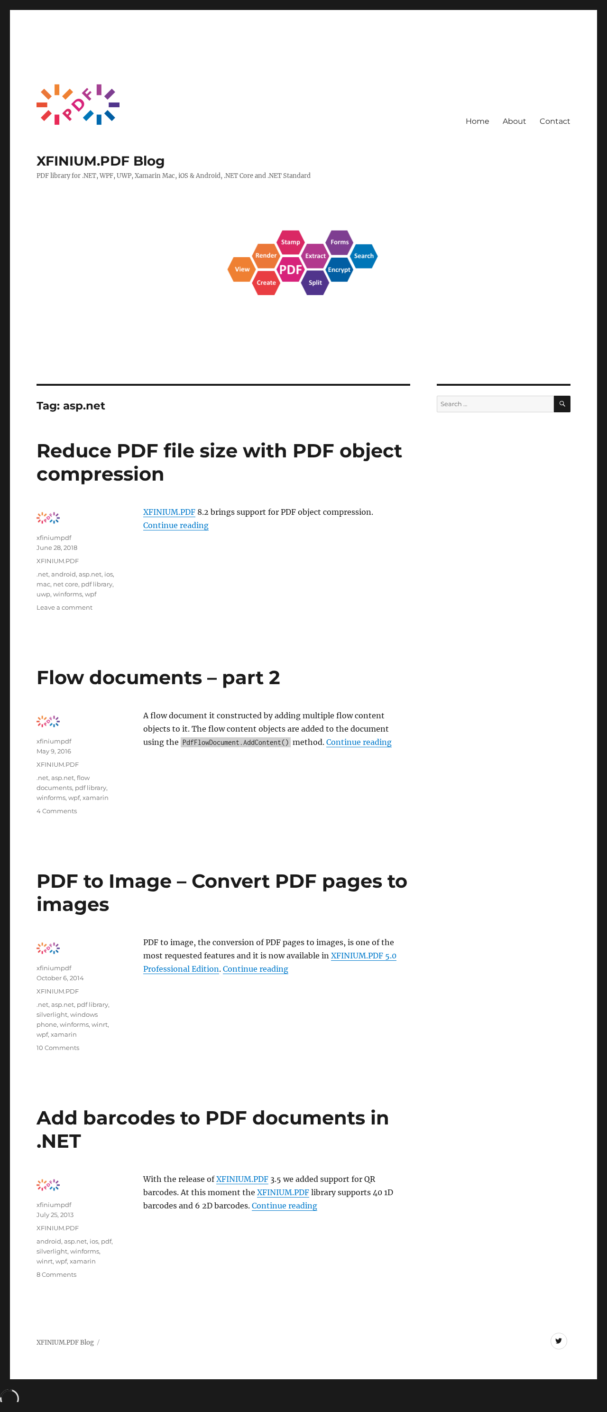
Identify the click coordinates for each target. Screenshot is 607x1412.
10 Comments (58, 1047)
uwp (43, 594)
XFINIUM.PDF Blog (101, 161)
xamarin (96, 797)
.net (42, 574)
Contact (555, 121)
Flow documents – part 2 (158, 677)
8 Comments (56, 1274)
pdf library (96, 584)
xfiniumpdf (54, 537)
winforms (67, 594)
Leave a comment (64, 607)
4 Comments (57, 811)
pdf (106, 1241)
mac (43, 584)
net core (65, 584)
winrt (100, 1024)
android (63, 574)
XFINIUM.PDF (169, 512)
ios (108, 574)
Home (477, 121)
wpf (90, 594)
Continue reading (176, 525)
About (514, 121)
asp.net (90, 574)
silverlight (52, 1014)
